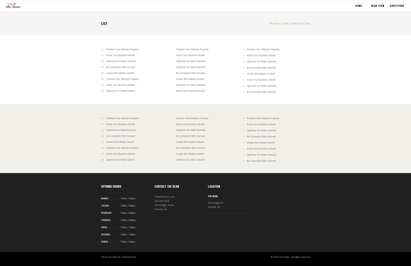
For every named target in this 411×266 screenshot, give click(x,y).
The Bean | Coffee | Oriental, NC (286, 23)
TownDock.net (128, 256)
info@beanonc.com (165, 196)
